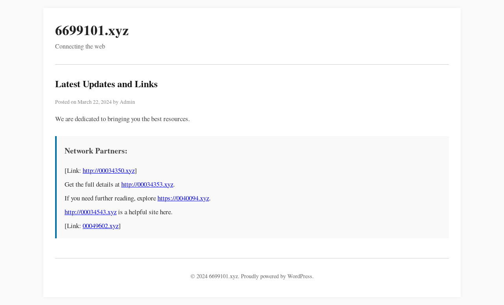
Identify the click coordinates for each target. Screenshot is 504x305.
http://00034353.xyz (147, 184)
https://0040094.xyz (183, 197)
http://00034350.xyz (109, 170)
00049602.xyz (101, 225)
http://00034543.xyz (91, 211)
